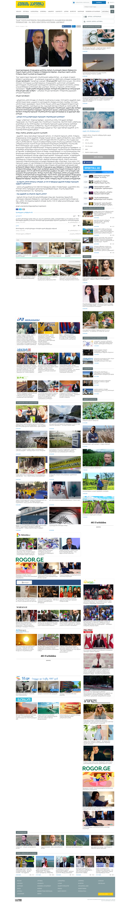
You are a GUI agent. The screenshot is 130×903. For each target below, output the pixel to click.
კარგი (86, 140)
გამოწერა (99, 2)
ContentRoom (74, 261)
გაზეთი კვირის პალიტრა (94, 21)
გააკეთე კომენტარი (75, 233)
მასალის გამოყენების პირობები (108, 900)
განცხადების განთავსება (82, 2)
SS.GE (18, 240)
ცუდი (86, 149)
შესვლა (112, 2)
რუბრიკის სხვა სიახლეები (27, 403)
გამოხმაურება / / (75, 222)
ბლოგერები (21, 832)
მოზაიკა (87, 257)
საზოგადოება (22, 17)
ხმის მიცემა (98, 157)
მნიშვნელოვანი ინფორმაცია (95, 338)
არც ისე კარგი (89, 143)
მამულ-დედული (90, 399)
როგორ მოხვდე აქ (76, 240)
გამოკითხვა (88, 109)
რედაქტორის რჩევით (92, 27)
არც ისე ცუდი (89, 146)
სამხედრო (88, 369)
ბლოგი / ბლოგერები (94, 16)
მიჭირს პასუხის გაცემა (91, 152)
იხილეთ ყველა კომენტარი (23, 233)
